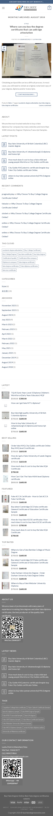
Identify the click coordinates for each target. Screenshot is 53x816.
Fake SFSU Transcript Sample (12, 716)
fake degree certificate (26, 262)
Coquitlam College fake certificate (14, 708)
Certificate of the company (28, 258)
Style (26, 23)
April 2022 (6, 334)
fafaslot (5, 203)
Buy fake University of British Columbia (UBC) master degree (28, 144)
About (6, 807)
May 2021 (6, 348)
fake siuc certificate (9, 270)
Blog (47, 807)
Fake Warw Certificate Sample (33, 720)
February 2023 (8, 329)
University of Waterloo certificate (14, 731)
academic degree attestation (28, 103)
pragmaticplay (8, 194)
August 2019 (7, 362)
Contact (24, 809)
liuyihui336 (37, 39)
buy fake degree (44, 103)
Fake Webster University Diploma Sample (17, 723)
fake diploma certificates (29, 266)
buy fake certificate (25, 254)
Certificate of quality (10, 258)
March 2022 (7, 338)
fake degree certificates (10, 105)
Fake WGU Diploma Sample (12, 728)
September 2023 (9, 310)
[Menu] (3, 8)
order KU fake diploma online (34, 728)
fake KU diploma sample (11, 712)
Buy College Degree (9, 254)
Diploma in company (10, 262)
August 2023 (7, 315)
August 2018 (7, 367)
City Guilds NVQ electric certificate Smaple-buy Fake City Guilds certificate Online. (28, 168)
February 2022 (8, 343)
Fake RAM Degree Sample (30, 712)
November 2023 (9, 305)
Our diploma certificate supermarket (26, 807)
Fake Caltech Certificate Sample (39, 708)
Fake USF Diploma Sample (11, 720)
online (4, 223)
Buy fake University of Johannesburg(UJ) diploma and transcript (29, 152)
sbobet (5, 213)
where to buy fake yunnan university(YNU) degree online (29, 177)
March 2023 (7, 324)
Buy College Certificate (32, 250)
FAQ (31, 809)
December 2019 (9, 357)
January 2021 (7, 353)
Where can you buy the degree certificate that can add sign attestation (26, 29)
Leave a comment (45, 105)
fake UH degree (30, 716)
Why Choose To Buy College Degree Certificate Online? (26, 215)
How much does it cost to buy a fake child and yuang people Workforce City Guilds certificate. (28, 160)
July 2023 (6, 319)
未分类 (5, 291)
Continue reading (26, 94)
